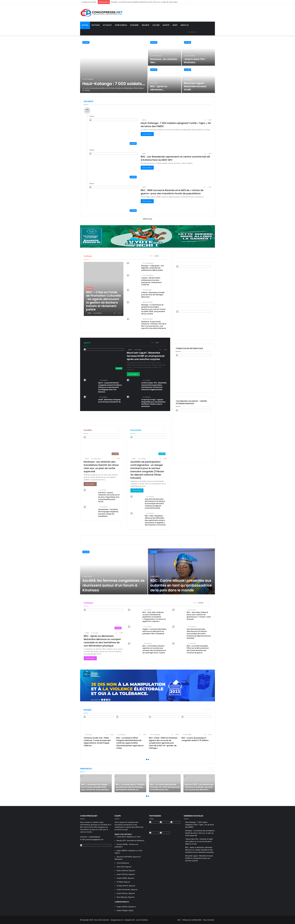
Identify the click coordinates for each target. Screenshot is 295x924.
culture (155, 25)
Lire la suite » (147, 134)
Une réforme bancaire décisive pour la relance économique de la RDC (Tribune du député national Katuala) (155, 503)
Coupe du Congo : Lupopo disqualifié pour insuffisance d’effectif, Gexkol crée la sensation (153, 402)
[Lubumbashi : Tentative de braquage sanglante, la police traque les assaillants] (85, 507)
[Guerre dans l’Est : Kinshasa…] (198, 52)
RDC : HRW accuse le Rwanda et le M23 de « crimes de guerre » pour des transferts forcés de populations (172, 192)
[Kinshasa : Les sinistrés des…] (164, 52)
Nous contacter (208, 920)
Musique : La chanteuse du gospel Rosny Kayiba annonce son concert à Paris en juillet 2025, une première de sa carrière (153, 309)
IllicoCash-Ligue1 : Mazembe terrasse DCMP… (195, 86)
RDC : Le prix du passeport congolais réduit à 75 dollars (194, 739)
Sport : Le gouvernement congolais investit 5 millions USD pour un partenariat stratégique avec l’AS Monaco (110, 387)
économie (134, 25)
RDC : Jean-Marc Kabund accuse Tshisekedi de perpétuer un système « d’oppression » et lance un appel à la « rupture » (154, 616)
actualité (107, 25)
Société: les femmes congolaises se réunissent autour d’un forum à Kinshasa (113, 585)
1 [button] (146, 759)
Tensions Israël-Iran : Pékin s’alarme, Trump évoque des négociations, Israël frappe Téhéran (97, 742)
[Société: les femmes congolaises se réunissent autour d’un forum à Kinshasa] (114, 571)
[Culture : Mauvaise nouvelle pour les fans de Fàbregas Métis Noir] (128, 290)
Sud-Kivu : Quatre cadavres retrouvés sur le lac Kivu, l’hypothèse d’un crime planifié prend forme (109, 497)
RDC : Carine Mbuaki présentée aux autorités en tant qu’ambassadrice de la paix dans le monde (181, 585)
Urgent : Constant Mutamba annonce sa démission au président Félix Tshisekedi (154, 631)
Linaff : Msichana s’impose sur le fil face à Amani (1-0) (109, 400)
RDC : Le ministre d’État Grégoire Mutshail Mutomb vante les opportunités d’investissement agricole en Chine (129, 743)
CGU (179, 920)
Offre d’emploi (121, 25)
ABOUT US (185, 25)
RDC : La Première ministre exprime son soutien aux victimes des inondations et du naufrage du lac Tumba (154, 649)
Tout (151, 256)
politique (96, 25)
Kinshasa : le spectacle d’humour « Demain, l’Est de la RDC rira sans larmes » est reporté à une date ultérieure (153, 325)
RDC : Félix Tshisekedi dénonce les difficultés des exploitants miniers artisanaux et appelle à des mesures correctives (155, 520)
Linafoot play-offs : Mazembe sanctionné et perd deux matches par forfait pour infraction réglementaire (154, 386)
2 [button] (148, 759)
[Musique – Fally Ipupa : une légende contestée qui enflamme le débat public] (128, 263)
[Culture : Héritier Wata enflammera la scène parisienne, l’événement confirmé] (128, 275)
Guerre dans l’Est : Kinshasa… (195, 61)
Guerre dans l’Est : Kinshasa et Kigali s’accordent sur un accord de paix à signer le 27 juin (143, 2)
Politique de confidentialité (192, 920)
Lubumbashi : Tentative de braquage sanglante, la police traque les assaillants (108, 512)
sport (175, 25)
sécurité (145, 25)
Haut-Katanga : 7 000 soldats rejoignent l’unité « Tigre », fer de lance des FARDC (199, 824)
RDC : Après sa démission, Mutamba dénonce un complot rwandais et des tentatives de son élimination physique (102, 640)
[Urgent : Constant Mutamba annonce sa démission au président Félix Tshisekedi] (129, 626)
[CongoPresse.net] (101, 13)
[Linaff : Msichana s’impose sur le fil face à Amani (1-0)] (85, 397)
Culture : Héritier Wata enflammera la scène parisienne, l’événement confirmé (151, 281)
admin (144, 120)
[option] (147, 66)
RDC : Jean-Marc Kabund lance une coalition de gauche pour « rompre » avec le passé (199, 615)
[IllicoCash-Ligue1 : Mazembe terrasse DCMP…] (198, 79)
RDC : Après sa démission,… (158, 88)
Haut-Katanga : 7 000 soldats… (113, 83)
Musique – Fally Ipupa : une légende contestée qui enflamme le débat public (152, 268)
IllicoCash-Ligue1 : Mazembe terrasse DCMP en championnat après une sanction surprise (146, 356)
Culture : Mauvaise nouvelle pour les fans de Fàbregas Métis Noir (152, 294)
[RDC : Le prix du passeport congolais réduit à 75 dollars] (196, 723)
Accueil (85, 25)
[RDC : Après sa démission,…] (164, 79)
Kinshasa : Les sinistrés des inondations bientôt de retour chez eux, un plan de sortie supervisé (101, 466)
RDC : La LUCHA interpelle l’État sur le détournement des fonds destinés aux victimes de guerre (198, 649)
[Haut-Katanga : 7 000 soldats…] (114, 66)
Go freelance (143, 920)
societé (166, 25)
